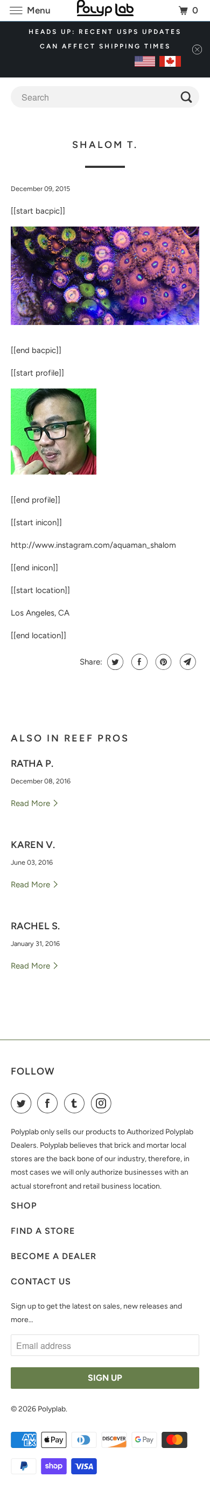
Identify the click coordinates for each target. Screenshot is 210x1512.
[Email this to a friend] (186, 662)
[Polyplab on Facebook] (49, 1103)
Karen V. (33, 845)
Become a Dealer (53, 1256)
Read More (31, 803)
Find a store (43, 1231)
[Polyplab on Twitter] (23, 1103)
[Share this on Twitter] (113, 662)
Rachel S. (35, 926)
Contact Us (41, 1281)
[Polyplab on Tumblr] (76, 1103)
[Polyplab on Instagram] (103, 1103)
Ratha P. (32, 763)
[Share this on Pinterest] (162, 662)
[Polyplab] (105, 10)
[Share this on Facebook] (138, 662)
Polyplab (52, 1409)
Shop (24, 1205)
